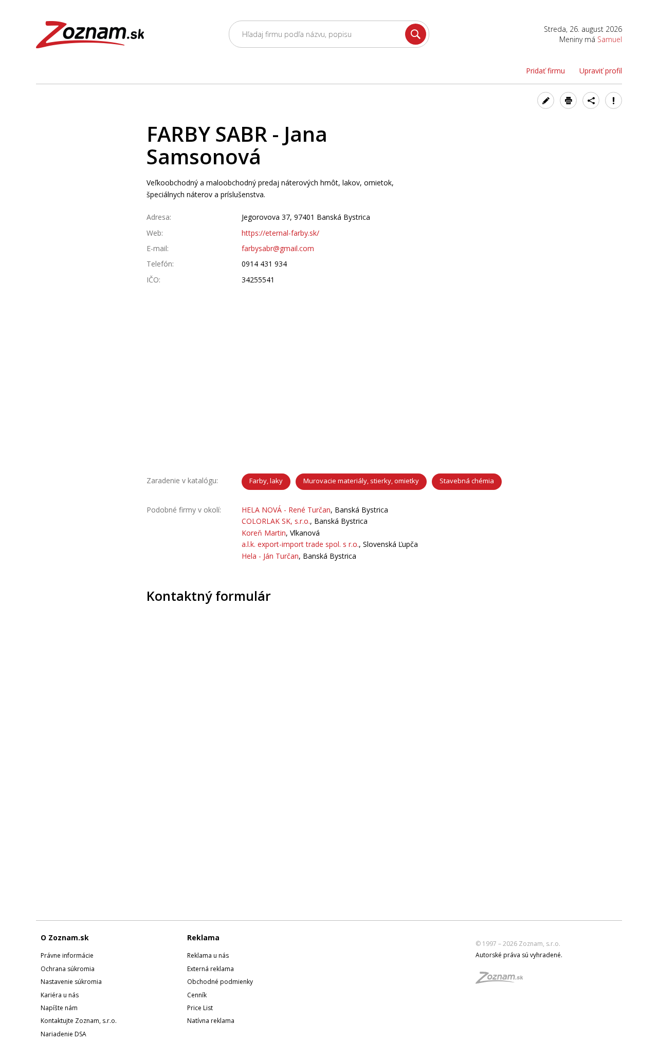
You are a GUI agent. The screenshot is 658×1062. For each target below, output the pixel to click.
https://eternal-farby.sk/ (280, 233)
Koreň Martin (264, 533)
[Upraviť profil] (545, 100)
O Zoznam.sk (65, 937)
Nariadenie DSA (63, 1034)
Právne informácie (67, 955)
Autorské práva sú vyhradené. (519, 955)
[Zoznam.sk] (503, 980)
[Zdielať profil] (590, 100)
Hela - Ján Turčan (270, 556)
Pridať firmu (545, 70)
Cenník (197, 995)
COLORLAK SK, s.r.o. (276, 521)
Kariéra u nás (60, 995)
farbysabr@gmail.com (278, 248)
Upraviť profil (600, 70)
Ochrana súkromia (68, 968)
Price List (200, 1007)
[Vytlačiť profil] (568, 100)
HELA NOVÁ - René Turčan (286, 510)
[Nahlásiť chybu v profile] (613, 100)
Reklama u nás (208, 955)
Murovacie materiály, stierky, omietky (361, 480)
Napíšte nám (59, 1007)
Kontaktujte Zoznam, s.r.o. (79, 1020)
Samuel (609, 39)
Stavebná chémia (467, 480)
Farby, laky (266, 480)
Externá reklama (210, 968)
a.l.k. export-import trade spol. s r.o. (300, 544)
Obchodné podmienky (220, 981)
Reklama (203, 937)
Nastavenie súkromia (71, 981)
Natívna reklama (210, 1020)
